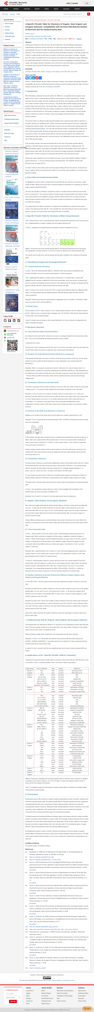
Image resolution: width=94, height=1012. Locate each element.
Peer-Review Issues (47, 998)
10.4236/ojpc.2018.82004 (35, 39)
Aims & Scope (9, 23)
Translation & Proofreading (64, 996)
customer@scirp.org (13, 330)
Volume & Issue (61, 1001)
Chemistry (28, 71)
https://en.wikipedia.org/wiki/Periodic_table (41, 857)
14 (44, 163)
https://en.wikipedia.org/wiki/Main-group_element (43, 926)
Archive (7, 30)
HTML (50, 39)
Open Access (82, 990)
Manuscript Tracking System (65, 990)
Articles (16, 9)
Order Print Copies (62, 993)
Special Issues (45, 1003)
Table (44, 216)
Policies (81, 988)
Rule (69, 71)
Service (60, 988)
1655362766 (10, 337)
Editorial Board (9, 33)
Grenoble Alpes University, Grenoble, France (38, 36)
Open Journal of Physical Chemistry (35, 20)
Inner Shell (74, 71)
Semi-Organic (56, 71)
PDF (45, 39)
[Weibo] (18, 320)
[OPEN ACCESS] (72, 3)
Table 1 (27, 220)
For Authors (44, 996)
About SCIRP (46, 988)
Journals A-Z (30, 990)
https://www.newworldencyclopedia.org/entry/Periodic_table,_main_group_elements (53, 929)
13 (41, 163)
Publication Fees (10, 36)
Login (87, 3)
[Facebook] (9, 320)
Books (37, 9)
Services (66, 9)
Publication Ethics (83, 993)
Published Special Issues (11, 119)
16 (81, 373)
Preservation (82, 996)
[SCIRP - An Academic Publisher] (15, 3)
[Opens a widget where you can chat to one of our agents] (87, 1008)
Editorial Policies (46, 993)
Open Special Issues (10, 115)
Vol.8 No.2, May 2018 (54, 20)
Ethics (43, 990)
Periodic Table (36, 71)
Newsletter (7, 130)
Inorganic (48, 71)
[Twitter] (5, 320)
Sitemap (28, 998)
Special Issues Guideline (11, 123)
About (56, 9)
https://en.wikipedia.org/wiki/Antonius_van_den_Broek (45, 859)
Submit (77, 9)
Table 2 (36, 662)
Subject (28, 993)
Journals (27, 9)
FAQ (5, 140)
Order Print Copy (9, 133)
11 (78, 153)
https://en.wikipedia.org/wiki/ (37, 968)
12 (35, 160)
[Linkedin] (14, 320)
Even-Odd (64, 71)
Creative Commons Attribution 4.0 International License (60, 980)
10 (75, 153)
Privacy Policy (82, 1001)
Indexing (7, 39)
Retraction (81, 998)
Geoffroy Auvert (29, 33)
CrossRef (32, 870)
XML (54, 39)
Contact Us (7, 137)
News (47, 9)
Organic (43, 71)
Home (6, 9)
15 (69, 223)
